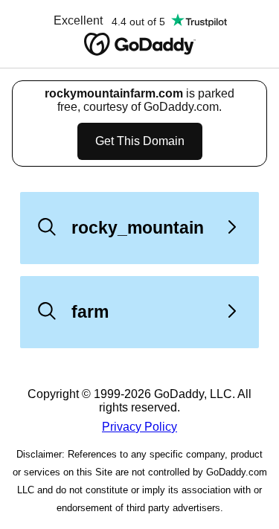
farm (90, 311)
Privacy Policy (139, 426)
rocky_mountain (137, 227)
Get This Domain (140, 141)
